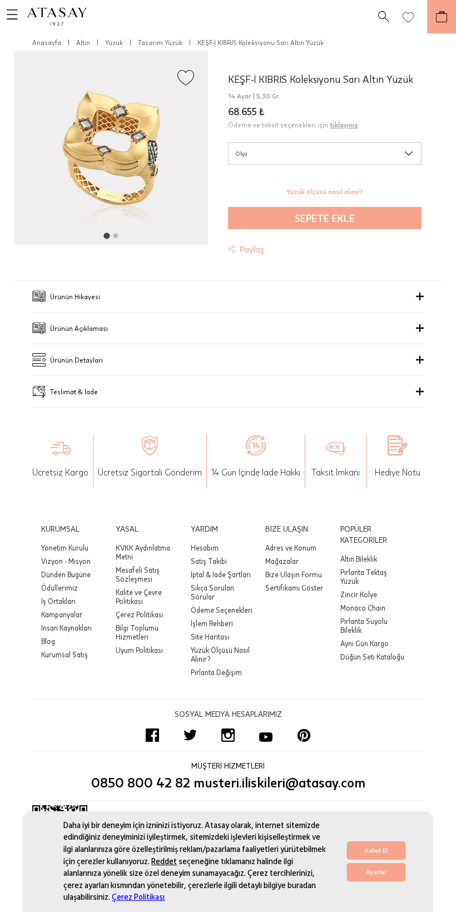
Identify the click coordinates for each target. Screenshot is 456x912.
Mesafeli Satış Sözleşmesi (138, 574)
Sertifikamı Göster (294, 587)
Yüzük (114, 42)
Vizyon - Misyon (66, 561)
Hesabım (205, 547)
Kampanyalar (61, 614)
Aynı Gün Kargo (364, 643)
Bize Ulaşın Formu (293, 574)
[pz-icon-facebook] (152, 735)
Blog (48, 641)
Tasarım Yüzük (160, 42)
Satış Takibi (209, 561)
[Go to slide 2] (115, 236)
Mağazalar (282, 561)
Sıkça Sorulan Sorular (212, 592)
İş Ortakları (58, 601)
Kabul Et (376, 850)
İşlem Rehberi (212, 623)
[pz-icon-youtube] (265, 735)
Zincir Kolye (358, 594)
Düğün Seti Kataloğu (372, 656)
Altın (83, 42)
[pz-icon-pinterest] (303, 735)
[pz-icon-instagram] (228, 735)
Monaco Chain (362, 607)
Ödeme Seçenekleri (221, 610)
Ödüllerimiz (59, 587)
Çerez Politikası (138, 897)
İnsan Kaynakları (66, 627)
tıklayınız (344, 124)
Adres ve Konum (290, 547)
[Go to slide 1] (106, 235)
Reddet (164, 861)
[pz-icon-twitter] (190, 735)
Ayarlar (376, 872)
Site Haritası (210, 636)
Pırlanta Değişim (216, 672)
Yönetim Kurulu (64, 547)
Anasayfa (46, 42)
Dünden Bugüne (66, 574)
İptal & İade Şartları (221, 574)
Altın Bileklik (358, 558)
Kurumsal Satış (64, 654)
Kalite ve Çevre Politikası (139, 597)
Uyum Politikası (139, 650)
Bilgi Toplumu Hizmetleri (137, 632)
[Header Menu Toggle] (9, 16)
